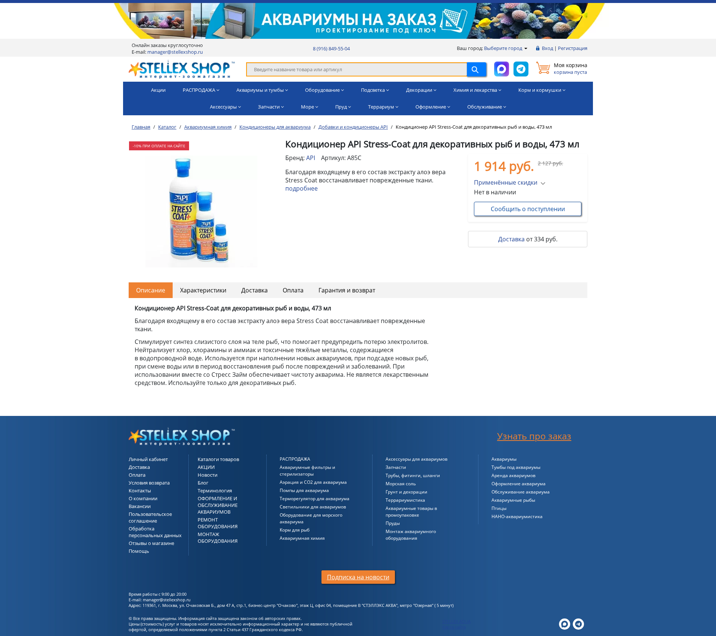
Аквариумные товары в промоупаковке (411, 511)
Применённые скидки (505, 182)
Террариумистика (405, 500)
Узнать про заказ (534, 436)
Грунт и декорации (406, 492)
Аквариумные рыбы (513, 500)
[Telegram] (578, 623)
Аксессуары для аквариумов (417, 459)
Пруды (393, 523)
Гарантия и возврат (346, 290)
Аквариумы (504, 459)
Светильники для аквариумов (313, 507)
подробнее (301, 188)
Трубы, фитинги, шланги (413, 475)
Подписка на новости (358, 577)
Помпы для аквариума (304, 490)
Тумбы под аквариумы (516, 467)
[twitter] (564, 623)
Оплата (293, 290)
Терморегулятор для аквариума (314, 498)
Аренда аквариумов (514, 475)
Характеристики (203, 290)
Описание (150, 290)
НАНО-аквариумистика (517, 516)
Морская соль (401, 483)
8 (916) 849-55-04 (331, 48)
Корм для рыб (295, 530)
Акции (158, 90)
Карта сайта (454, 627)
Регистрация (572, 48)
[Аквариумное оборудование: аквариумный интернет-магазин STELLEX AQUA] (182, 68)
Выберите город (503, 48)
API (310, 158)
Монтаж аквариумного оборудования (411, 534)
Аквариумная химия (302, 538)
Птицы (499, 508)
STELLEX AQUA (456, 621)
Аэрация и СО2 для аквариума (313, 482)
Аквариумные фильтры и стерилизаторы (307, 470)
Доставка (511, 239)
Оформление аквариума (519, 483)
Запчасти (396, 467)
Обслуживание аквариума (521, 492)
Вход (547, 48)
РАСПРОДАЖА (295, 459)
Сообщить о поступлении (528, 209)
